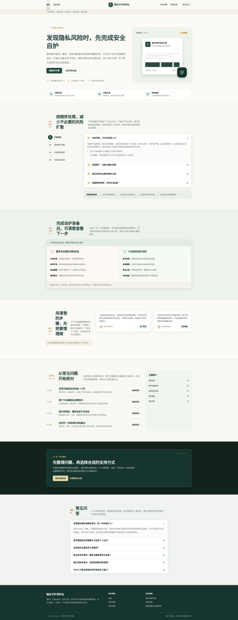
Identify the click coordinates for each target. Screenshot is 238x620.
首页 (48, 5)
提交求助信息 (71, 71)
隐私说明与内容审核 (153, 606)
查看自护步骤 (54, 71)
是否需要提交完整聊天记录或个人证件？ (91, 540)
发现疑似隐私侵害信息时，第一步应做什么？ (93, 523)
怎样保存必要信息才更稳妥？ (86, 548)
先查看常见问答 (76, 478)
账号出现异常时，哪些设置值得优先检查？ (92, 555)
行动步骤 (163, 5)
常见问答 (174, 5)
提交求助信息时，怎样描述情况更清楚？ (91, 562)
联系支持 (186, 5)
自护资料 (56, 5)
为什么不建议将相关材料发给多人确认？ (91, 570)
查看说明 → (136, 390)
